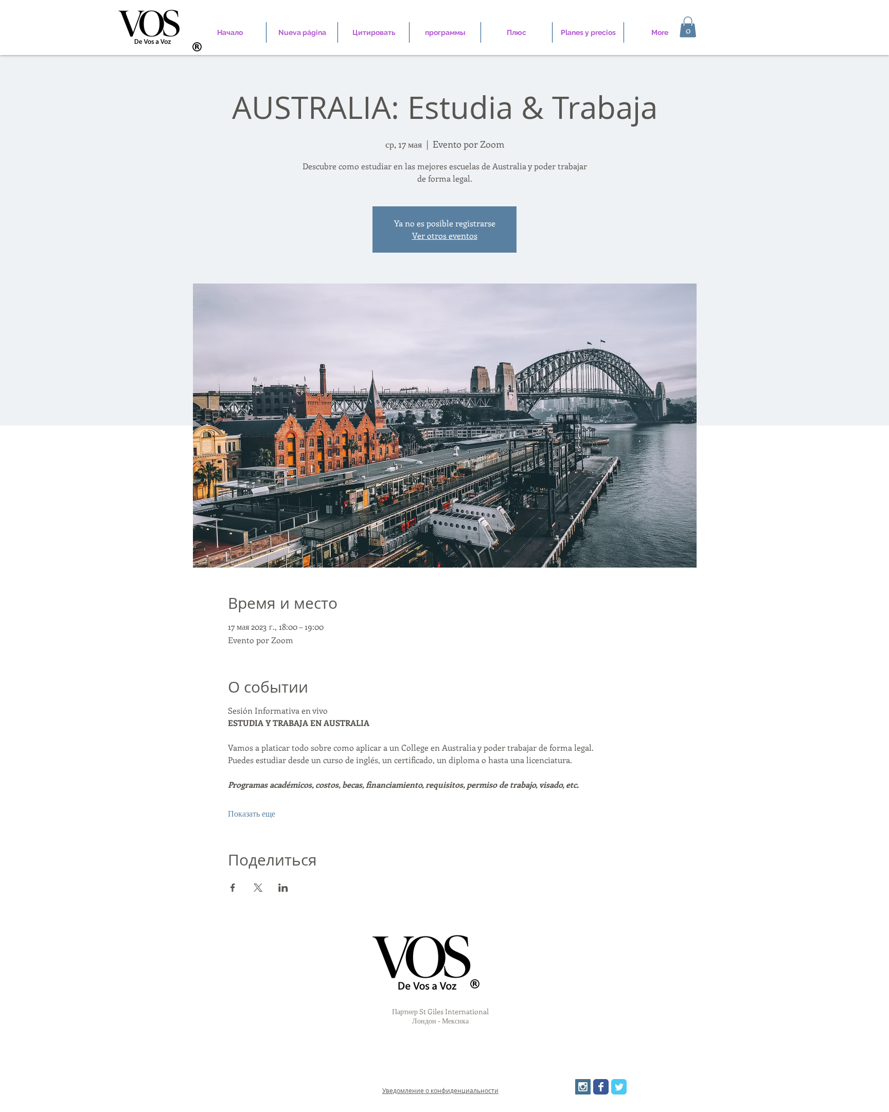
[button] (688, 27)
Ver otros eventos (444, 235)
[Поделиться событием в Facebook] (233, 888)
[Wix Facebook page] (601, 1087)
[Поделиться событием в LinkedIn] (283, 888)
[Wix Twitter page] (619, 1087)
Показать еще (251, 813)
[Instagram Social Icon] (583, 1087)
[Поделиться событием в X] (258, 888)
